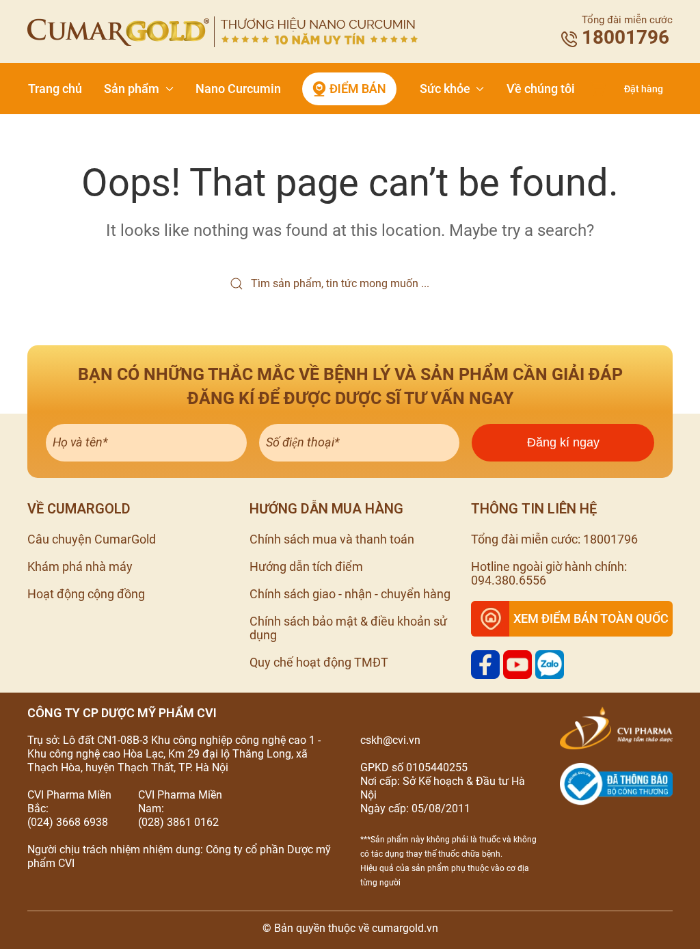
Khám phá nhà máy (80, 566)
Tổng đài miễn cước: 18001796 (554, 539)
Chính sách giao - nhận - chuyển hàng (350, 594)
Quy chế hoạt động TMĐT (319, 662)
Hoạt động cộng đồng (86, 594)
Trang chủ (55, 88)
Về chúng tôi (541, 88)
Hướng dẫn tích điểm (306, 566)
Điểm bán (357, 88)
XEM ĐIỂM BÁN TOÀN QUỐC (591, 618)
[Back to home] (222, 31)
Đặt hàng (643, 88)
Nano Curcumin (238, 88)
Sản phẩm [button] (131, 88)
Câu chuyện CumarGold (91, 539)
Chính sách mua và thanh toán (332, 539)
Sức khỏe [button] (445, 88)
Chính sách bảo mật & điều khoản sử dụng (348, 628)
